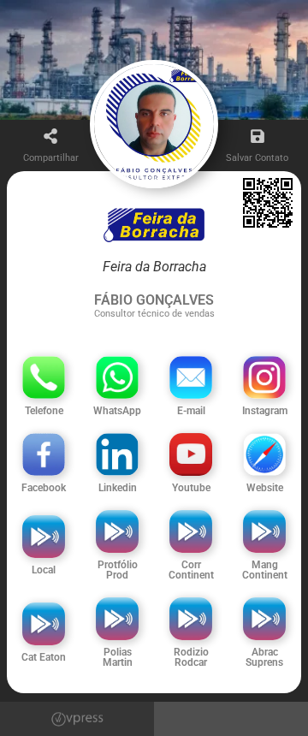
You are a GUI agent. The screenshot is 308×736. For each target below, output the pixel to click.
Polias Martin (118, 657)
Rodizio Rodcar (191, 657)
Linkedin (117, 488)
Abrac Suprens (264, 657)
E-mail (191, 411)
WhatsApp (117, 411)
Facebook (43, 488)
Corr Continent (191, 570)
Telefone (44, 411)
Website (264, 488)
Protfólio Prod (118, 570)
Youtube (191, 488)
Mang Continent (264, 570)
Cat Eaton (43, 657)
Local (44, 570)
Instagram (264, 411)
